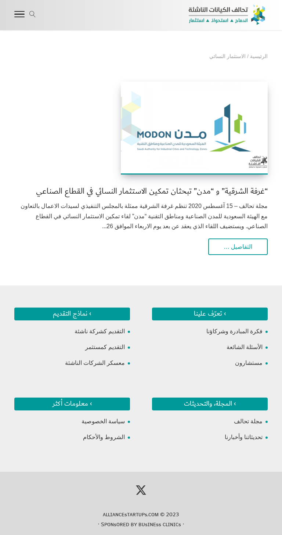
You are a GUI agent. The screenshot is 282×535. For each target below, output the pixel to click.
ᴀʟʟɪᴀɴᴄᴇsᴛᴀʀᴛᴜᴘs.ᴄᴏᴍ (131, 514)
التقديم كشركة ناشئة (100, 331)
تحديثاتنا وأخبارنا (244, 437)
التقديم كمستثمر (105, 347)
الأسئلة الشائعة (245, 347)
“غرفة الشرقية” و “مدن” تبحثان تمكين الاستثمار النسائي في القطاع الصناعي (152, 191)
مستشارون (249, 363)
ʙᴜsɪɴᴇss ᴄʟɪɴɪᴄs (159, 524)
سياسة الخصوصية (103, 421)
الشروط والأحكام (104, 437)
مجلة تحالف (248, 421)
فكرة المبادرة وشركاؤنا (234, 331)
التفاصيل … (238, 247)
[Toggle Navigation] (19, 15)
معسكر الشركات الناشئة (95, 363)
